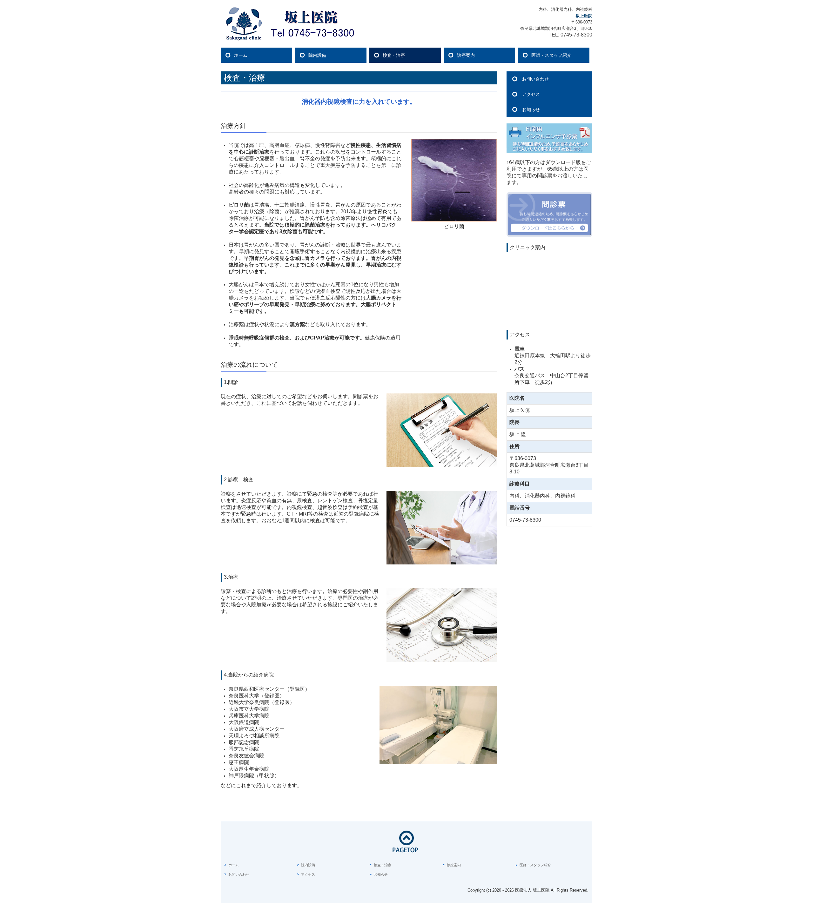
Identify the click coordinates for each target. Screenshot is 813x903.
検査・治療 (394, 55)
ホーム (240, 55)
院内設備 (317, 55)
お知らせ (531, 109)
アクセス (531, 94)
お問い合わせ (535, 79)
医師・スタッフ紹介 (551, 55)
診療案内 (466, 55)
